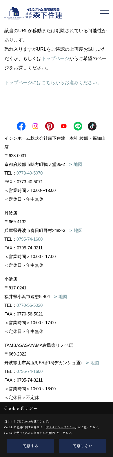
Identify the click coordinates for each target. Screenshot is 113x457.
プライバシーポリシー (60, 427)
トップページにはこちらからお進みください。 (53, 82)
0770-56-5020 (30, 305)
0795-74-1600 (30, 239)
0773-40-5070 (30, 173)
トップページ (55, 58)
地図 (78, 164)
